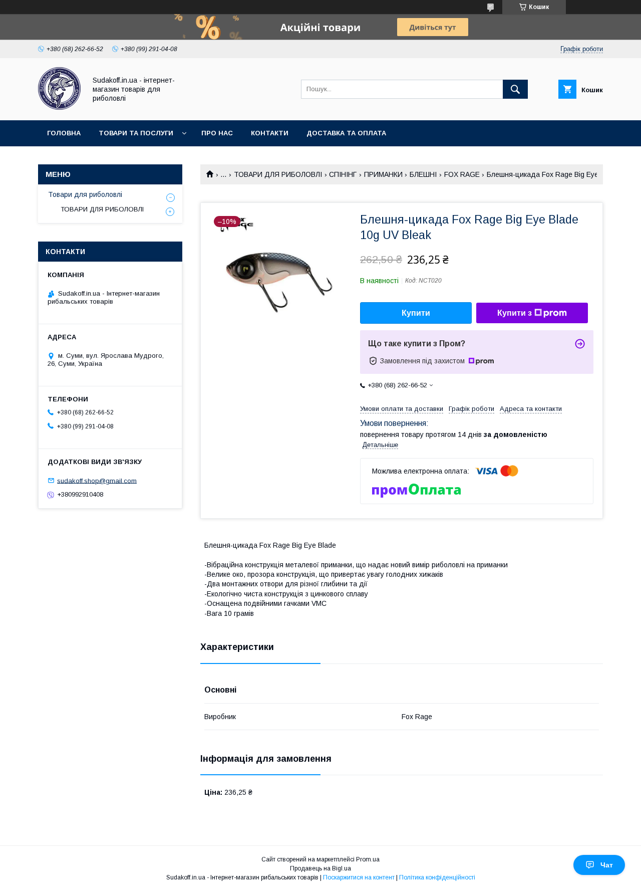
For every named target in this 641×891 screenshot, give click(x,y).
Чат (606, 865)
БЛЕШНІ (423, 174)
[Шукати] (515, 89)
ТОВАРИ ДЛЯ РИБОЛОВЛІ (278, 174)
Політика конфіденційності (437, 877)
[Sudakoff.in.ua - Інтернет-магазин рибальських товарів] (59, 107)
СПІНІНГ (343, 174)
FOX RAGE (462, 174)
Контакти (269, 133)
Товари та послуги (136, 133)
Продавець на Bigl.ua (320, 868)
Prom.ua (368, 859)
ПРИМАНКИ (383, 174)
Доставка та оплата (346, 133)
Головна (64, 133)
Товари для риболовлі (85, 194)
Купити (416, 313)
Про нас (217, 133)
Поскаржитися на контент (359, 877)
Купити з (514, 313)
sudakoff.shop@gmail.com (97, 480)
